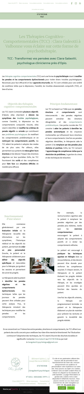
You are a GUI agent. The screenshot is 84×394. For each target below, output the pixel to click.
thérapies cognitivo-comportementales (20, 76)
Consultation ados (48, 3)
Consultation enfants (61, 3)
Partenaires (42, 383)
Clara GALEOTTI (18, 381)
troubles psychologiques (27, 118)
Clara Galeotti (40, 339)
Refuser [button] (70, 388)
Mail (42, 16)
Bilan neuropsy (23, 3)
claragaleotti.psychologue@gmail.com (42, 342)
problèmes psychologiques (16, 134)
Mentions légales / (28, 389)
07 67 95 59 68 (42, 14)
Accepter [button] (62, 388)
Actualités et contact (38, 9)
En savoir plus (69, 385)
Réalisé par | (11, 389)
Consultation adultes (36, 3)
